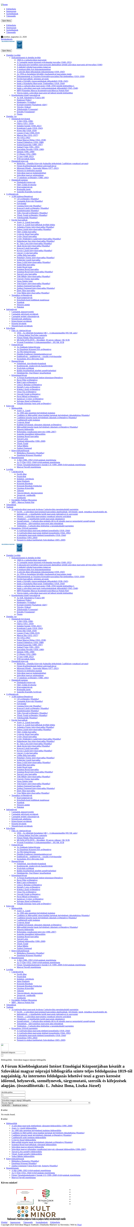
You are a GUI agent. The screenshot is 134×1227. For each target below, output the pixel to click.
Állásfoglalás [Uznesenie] (27, 109)
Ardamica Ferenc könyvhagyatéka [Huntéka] (35, 227)
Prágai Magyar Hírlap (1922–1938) (31, 140)
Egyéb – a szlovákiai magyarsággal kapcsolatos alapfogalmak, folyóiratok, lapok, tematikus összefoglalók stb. (62, 512)
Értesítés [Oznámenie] (26, 112)
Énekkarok (21, 497)
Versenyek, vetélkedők (26, 495)
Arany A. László (23, 410)
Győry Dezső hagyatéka (27, 236)
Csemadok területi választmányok (25, 316)
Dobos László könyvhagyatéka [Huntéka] (34, 229)
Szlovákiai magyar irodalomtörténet (31, 173)
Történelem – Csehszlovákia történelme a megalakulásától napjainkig (45, 526)
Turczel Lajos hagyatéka (27, 274)
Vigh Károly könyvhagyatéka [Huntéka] (33, 283)
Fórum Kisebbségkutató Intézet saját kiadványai (36, 166)
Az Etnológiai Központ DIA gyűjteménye (34, 349)
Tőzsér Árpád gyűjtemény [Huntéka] (32, 215)
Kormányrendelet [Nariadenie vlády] (32, 105)
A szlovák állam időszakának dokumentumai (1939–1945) (41, 72)
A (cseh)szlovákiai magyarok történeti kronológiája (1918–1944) (43, 530)
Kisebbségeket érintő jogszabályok (26, 95)
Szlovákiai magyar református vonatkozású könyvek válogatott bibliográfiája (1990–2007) (49, 1149)
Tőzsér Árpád (22, 443)
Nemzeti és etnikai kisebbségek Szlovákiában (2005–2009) (41, 540)
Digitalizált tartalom (20, 180)
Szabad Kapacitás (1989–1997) (30, 145)
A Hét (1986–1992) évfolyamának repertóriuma (36, 460)
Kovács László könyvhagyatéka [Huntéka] (34, 250)
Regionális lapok (24, 189)
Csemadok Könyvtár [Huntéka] (30, 201)
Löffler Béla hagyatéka (26, 255)
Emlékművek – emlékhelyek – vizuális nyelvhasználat (39, 356)
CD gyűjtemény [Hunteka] (28, 199)
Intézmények (11, 309)
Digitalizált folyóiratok (21, 119)
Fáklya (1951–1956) (25, 123)
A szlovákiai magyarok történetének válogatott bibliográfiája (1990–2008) (42, 1126)
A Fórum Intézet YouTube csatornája (32, 335)
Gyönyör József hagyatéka (28, 234)
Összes (20, 114)
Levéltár (9, 469)
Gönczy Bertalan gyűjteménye (29, 385)
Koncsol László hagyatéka (28, 248)
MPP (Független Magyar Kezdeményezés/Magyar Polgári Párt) (43, 90)
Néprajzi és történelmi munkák (29, 170)
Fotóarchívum (17, 345)
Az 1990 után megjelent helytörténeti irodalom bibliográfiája (36, 1130)
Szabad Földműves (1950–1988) (30, 142)
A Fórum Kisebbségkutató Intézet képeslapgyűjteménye (40, 377)
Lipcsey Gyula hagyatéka (27, 253)
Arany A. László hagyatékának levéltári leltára (36, 225)
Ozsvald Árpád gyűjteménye (28, 394)
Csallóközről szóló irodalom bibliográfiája (29, 1137)
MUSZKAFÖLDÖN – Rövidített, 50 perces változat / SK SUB (43, 340)
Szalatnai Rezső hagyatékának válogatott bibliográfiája (34, 1144)
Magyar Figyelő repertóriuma (29, 467)
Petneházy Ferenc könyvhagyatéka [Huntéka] (35, 257)
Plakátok (20, 307)
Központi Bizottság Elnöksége (29, 486)
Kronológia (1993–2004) (27, 538)
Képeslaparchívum (19, 375)
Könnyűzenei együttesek (22, 321)
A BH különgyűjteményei (22, 196)
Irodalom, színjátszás (25, 479)
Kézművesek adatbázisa (21, 319)
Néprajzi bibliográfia (25, 429)
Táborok (20, 490)
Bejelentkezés (6, 39)
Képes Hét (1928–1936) (27, 130)
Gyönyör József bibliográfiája (24, 1140)
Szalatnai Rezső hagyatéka (28, 269)
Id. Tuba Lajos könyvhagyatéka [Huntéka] (34, 243)
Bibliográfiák (17, 408)
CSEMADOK (18, 472)
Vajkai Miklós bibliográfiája (23, 1156)
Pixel (79, 1225)
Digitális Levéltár (13, 55)
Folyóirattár (21, 203)
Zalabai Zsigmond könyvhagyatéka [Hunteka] (36, 288)
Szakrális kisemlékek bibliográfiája (31, 434)
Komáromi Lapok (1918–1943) (30, 128)
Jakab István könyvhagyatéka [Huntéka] (33, 246)
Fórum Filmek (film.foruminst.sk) (30, 337)
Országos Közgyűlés (25, 488)
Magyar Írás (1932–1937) (27, 135)
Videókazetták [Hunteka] (27, 217)
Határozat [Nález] (24, 100)
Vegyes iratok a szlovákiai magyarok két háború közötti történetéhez (45, 93)
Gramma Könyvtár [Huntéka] (29, 206)
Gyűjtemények (12, 194)
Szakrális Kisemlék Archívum (29, 192)
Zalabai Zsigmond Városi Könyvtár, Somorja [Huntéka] (35, 1166)
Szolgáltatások (12, 14)
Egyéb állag (22, 474)
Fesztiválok (21, 476)
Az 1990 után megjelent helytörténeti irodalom (36, 413)
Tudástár (9, 507)
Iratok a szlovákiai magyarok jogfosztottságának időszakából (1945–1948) (47, 88)
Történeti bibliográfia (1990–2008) (31, 441)
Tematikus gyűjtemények (22, 295)
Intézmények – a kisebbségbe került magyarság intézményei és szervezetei (47, 514)
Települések (11, 505)
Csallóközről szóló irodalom (28, 420)
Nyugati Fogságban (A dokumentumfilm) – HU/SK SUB (40, 342)
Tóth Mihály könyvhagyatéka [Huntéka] (33, 276)
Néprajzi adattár (23, 305)
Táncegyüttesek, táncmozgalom (30, 493)
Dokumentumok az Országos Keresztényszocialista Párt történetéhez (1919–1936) (51, 76)
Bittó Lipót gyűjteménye (27, 382)
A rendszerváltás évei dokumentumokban (34, 69)
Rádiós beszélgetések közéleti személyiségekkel (36, 370)
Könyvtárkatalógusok (20, 450)
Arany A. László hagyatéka (28, 222)
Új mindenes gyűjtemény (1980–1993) (33, 177)
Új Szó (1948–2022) (25, 156)
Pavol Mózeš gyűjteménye (28, 396)
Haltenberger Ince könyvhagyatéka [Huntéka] (36, 241)
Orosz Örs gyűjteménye (26, 392)
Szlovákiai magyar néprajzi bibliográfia (28, 1147)
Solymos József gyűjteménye (29, 401)
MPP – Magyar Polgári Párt (23, 502)
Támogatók (11, 16)
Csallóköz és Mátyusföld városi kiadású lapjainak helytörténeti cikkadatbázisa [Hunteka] (53, 415)
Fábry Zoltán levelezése (26, 185)
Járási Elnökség (23, 481)
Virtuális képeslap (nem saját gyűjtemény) (34, 403)
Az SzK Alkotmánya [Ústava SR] (31, 97)
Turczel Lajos (22, 439)
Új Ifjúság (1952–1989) (26, 154)
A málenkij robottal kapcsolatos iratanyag (34, 67)
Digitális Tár (11, 116)
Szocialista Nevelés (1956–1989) (30, 149)
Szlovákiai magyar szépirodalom (30, 175)
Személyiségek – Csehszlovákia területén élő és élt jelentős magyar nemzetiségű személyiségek (56, 521)
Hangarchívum (18, 361)
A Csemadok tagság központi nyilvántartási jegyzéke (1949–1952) (44, 62)
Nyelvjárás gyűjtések (25, 368)
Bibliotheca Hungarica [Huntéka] (30, 453)
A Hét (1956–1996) (25, 121)
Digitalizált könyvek (20, 161)
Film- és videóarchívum (21, 330)
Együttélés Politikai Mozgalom (24, 500)
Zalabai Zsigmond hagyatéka (29, 286)
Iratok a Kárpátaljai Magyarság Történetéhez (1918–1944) (41, 83)
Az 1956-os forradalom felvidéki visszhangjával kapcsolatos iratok (44, 74)
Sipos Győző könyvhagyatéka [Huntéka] (34, 262)
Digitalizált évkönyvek (26, 182)
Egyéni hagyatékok (19, 220)
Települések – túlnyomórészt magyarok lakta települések (40, 523)
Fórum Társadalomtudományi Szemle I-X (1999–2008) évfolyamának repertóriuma (51, 465)
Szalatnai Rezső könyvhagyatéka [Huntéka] (35, 272)
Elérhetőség (11, 9)
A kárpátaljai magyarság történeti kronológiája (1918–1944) (41, 535)
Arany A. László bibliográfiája (24, 1128)
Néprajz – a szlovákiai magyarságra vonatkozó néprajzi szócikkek (44, 516)
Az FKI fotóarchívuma (26, 352)
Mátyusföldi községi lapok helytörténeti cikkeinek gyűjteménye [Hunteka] (47, 427)
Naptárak (20, 302)
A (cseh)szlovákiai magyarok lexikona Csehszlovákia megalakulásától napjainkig (45, 509)
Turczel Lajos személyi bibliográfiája (27, 1152)
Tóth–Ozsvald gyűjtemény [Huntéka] (32, 213)
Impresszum (11, 11)
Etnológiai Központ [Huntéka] (29, 455)
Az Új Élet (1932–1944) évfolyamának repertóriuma (38, 462)
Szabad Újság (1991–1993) (28, 147)
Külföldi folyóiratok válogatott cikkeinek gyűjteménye (39, 425)
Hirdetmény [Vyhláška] (26, 102)
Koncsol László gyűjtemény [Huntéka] (33, 208)
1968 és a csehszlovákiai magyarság (31, 60)
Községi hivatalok (19, 323)
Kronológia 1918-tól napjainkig (25, 528)
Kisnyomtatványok (24, 187)
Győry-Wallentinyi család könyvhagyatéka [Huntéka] (39, 239)
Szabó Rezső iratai (24, 267)
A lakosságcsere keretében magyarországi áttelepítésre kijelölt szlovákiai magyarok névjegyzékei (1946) (59, 65)
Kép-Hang (10, 328)
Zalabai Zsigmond (24, 448)
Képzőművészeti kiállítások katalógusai (33, 300)
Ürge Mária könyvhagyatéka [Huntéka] (33, 293)
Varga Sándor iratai (25, 281)
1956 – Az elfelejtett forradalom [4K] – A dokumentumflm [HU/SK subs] (47, 333)
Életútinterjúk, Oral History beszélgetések (34, 373)
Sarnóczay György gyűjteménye (30, 399)
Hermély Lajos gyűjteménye (28, 387)
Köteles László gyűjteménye (28, 389)
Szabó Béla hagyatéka (26, 265)
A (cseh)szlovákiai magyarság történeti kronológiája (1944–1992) (44, 533)
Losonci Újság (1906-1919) (28, 133)
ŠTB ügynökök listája (26, 159)
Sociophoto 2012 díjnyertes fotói (30, 359)
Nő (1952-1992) (23, 137)
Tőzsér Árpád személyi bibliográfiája (27, 1154)
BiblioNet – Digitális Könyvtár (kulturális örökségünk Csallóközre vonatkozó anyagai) (52, 163)
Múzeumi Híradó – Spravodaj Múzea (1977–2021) (38, 168)
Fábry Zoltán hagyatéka (26, 232)
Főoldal (4, 1222)
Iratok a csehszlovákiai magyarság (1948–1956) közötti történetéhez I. (45, 86)
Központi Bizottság (25, 483)
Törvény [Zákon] (24, 107)
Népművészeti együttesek (22, 326)
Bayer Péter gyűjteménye (27, 380)
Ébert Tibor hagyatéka (26, 290)
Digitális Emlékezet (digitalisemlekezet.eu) (34, 354)
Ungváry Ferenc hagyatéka (28, 279)
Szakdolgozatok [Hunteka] (28, 210)
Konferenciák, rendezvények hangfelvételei (35, 366)
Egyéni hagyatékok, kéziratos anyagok (33, 79)
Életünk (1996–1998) (25, 152)
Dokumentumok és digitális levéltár (26, 57)
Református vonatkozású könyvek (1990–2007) (36, 432)
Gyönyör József (23, 422)
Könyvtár (10, 406)
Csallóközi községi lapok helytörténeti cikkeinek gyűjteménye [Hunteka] (47, 417)
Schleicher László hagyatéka (28, 260)
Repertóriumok (18, 457)
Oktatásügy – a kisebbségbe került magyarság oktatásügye (41, 519)
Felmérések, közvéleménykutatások (31, 363)
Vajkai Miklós (22, 446)
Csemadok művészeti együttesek (25, 314)
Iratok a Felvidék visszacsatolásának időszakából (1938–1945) (42, 81)
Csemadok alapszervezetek (23, 312)
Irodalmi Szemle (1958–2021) (29, 126)
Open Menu (6, 21)
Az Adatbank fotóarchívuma (28, 347)
